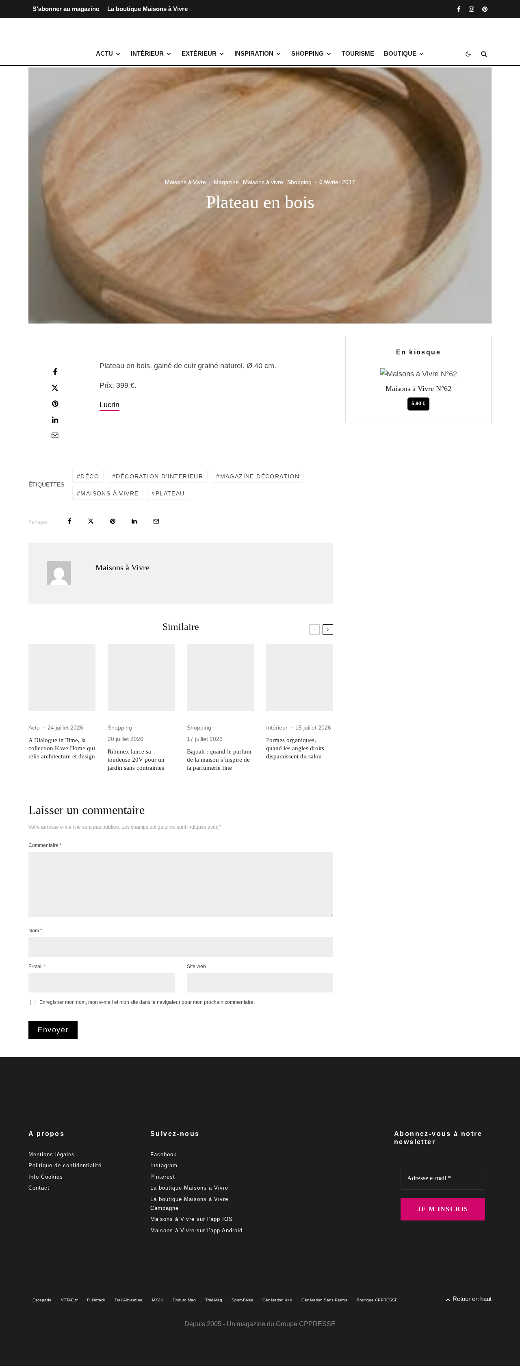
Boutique (400, 53)
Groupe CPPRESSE (306, 1323)
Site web (196, 966)
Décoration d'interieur (159, 476)
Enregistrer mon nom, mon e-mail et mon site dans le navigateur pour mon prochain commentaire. (147, 1002)
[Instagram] (471, 9)
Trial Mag (213, 1300)
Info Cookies (45, 1177)
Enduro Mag (184, 1300)
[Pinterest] (485, 9)
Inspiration (253, 53)
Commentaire (45, 845)
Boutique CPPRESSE (377, 1300)
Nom (35, 931)
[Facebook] (459, 9)
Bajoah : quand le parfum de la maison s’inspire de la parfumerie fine (219, 759)
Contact (39, 1188)
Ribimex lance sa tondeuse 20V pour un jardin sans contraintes (136, 759)
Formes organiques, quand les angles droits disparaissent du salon (295, 748)
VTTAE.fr (69, 1300)
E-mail (37, 966)
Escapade (42, 1300)
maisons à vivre (109, 493)
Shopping (307, 53)
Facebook (163, 1154)
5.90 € (418, 403)
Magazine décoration (260, 476)
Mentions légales (51, 1154)
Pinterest (162, 1177)
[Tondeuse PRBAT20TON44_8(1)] (141, 677)
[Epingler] (54, 403)
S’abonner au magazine (65, 8)
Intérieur (147, 53)
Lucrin (109, 405)
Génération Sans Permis (324, 1300)
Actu (104, 53)
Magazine (226, 182)
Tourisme (358, 53)
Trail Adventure (129, 1300)
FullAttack (96, 1300)
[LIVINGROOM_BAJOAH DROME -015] (220, 677)
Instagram (164, 1165)
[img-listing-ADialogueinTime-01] (61, 677)
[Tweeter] (54, 387)
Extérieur (199, 53)
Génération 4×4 (277, 1300)
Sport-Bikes (242, 1300)
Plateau (170, 493)
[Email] (54, 435)
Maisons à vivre (263, 182)
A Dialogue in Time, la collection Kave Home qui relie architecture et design (61, 748)
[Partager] (54, 372)
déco (89, 476)
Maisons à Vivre (185, 182)
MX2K (157, 1300)
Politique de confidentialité (65, 1165)
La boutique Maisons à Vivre (147, 8)
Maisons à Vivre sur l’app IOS (191, 1219)
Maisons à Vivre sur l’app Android (196, 1230)
